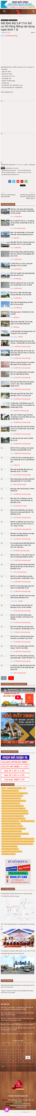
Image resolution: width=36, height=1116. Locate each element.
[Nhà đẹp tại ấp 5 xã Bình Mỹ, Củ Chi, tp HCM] (5, 314)
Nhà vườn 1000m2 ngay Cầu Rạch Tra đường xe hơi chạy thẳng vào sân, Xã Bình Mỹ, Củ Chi (22, 417)
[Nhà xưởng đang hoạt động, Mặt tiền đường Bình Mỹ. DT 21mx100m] (5, 481)
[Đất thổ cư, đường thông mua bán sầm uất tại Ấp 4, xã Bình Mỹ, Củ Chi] (5, 578)
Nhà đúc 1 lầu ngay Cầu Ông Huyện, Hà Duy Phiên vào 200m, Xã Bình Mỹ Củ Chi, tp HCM (22, 211)
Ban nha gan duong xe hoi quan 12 (11, 798)
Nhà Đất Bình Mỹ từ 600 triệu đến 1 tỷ (10, 174)
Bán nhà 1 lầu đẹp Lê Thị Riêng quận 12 (13, 805)
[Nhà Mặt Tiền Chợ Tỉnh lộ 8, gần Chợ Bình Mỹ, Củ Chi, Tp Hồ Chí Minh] (5, 244)
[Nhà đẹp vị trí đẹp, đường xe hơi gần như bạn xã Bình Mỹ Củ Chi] (5, 535)
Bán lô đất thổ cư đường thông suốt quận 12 (14, 800)
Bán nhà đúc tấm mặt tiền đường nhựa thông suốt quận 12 (17, 843)
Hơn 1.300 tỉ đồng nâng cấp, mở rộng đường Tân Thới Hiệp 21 (17, 925)
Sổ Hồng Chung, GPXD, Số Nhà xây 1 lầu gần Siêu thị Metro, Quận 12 (27, 196)
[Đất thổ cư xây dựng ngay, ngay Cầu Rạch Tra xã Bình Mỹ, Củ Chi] (5, 588)
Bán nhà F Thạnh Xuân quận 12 (11, 821)
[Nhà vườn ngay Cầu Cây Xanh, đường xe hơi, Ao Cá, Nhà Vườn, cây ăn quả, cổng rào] (5, 429)
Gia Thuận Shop (8, 987)
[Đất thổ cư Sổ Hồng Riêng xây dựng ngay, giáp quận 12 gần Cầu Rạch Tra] (5, 658)
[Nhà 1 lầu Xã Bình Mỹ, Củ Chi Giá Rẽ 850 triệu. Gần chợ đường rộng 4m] (5, 235)
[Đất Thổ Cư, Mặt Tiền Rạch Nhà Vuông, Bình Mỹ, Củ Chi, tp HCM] (5, 295)
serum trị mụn (7, 992)
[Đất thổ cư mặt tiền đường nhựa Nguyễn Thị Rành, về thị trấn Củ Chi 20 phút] (5, 617)
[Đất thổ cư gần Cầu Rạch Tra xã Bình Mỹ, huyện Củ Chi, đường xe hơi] (5, 364)
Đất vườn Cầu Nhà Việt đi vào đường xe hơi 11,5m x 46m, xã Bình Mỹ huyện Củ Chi (22, 384)
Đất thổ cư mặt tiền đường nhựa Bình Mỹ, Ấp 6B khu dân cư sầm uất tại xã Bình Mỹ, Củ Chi (22, 566)
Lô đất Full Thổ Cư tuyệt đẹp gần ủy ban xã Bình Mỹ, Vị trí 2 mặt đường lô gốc (22, 459)
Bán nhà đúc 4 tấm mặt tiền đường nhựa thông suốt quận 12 (18, 841)
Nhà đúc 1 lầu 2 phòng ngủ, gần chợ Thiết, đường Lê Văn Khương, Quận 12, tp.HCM (18, 1029)
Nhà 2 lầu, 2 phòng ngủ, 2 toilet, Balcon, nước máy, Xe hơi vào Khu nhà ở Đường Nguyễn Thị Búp (17, 1008)
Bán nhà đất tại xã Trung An (10, 846)
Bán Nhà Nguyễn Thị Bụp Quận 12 (11, 836)
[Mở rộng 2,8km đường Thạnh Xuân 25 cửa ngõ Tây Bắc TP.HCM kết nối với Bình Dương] (17, 909)
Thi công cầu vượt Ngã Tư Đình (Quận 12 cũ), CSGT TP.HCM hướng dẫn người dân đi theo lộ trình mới (18, 952)
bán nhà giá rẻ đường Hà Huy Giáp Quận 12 (14, 828)
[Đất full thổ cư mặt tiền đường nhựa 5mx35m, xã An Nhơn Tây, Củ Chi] (5, 638)
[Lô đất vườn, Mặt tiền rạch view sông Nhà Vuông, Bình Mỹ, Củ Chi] (5, 598)
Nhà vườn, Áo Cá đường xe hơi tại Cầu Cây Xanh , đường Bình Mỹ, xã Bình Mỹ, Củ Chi (21, 500)
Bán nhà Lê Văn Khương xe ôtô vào (12, 831)
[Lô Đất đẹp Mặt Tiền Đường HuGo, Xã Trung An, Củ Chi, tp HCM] (5, 333)
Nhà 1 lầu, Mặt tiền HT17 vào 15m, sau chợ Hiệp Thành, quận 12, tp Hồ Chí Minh (17, 1014)
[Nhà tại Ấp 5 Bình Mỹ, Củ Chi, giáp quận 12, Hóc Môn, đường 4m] (5, 324)
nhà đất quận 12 (19, 164)
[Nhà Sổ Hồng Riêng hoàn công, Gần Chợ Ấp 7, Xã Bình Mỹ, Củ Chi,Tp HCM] (5, 343)
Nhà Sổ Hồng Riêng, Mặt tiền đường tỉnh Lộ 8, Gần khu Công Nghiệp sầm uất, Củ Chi (22, 254)
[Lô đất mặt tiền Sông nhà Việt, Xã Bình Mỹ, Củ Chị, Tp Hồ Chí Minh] (5, 607)
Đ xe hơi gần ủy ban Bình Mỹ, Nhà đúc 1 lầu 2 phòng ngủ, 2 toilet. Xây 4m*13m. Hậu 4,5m (22, 545)
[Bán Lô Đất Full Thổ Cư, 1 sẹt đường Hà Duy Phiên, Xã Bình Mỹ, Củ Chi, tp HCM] (5, 223)
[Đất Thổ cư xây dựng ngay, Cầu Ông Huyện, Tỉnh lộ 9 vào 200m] (5, 648)
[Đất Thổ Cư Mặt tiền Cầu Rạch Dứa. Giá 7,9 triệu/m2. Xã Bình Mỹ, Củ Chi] (5, 629)
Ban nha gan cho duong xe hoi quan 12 (12, 795)
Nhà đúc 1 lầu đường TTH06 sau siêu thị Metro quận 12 (18, 1024)
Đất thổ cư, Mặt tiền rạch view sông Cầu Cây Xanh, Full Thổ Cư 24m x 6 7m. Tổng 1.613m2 (22, 524)
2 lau (4, 788)
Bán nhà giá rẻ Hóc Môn (27, 821)
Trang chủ (3, 16)
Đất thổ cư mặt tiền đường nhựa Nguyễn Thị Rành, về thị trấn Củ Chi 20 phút (21, 617)
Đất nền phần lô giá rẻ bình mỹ (9, 170)
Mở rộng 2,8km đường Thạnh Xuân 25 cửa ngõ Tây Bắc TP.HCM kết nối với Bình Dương (16, 895)
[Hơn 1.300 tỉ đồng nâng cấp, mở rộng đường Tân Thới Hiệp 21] (17, 938)
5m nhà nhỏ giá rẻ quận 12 (14, 788)
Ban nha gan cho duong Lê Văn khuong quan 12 (15, 793)
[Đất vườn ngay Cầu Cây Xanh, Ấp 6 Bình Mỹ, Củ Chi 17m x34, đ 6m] (5, 396)
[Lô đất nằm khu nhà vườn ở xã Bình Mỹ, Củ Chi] (5, 440)
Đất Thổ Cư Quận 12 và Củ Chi (24, 172)
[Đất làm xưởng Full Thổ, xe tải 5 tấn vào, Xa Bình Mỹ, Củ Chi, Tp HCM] (5, 285)
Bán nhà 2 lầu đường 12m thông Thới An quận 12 (15, 813)
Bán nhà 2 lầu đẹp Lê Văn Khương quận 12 (14, 818)
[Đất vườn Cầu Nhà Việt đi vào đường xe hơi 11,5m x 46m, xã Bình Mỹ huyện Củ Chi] (5, 384)
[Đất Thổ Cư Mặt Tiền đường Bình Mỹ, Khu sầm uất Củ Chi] (5, 275)
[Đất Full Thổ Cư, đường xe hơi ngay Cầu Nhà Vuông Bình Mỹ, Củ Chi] (5, 450)
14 (23, 1054)
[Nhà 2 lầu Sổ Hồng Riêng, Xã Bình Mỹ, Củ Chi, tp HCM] (5, 304)
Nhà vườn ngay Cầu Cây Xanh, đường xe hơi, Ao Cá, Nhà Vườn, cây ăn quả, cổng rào (22, 428)
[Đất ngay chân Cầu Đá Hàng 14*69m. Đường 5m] (5, 491)
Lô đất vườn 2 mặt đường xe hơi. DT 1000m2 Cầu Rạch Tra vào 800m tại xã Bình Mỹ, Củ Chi (22, 405)
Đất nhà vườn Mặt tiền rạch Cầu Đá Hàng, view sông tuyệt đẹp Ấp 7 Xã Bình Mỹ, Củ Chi (21, 512)
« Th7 (3, 1067)
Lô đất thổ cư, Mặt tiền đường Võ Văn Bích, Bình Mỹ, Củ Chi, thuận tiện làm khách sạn (22, 667)
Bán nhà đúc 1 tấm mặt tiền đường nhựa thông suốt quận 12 (18, 838)
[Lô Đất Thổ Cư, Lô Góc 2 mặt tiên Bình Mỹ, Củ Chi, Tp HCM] (5, 266)
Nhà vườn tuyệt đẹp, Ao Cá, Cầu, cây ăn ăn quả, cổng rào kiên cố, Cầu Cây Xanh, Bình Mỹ (22, 353)
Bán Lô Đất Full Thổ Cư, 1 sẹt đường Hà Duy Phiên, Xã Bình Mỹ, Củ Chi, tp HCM (22, 223)
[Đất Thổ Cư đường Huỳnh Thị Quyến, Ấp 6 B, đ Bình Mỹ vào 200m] (5, 374)
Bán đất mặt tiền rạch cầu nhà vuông (12, 851)
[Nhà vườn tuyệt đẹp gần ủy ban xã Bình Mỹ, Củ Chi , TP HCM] (5, 471)
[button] (33, 11)
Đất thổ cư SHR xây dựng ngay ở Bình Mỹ (8, 195)
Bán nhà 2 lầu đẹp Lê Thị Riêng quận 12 (13, 816)
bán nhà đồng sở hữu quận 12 (10, 848)
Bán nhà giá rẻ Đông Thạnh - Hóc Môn (12, 826)
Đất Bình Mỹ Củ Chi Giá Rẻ (12, 168)
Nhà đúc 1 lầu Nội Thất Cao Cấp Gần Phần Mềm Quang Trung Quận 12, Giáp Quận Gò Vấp (17, 1019)
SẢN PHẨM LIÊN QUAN (8, 204)
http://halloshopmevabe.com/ (15, 985)
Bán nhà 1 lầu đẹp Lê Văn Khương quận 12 (14, 808)
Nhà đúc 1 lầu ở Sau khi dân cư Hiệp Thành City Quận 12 (18, 1034)
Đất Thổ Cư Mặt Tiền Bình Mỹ (8, 172)
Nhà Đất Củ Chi (4, 20)
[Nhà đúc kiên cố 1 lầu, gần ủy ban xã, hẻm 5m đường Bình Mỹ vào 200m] (5, 557)
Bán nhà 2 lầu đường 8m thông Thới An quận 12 (15, 810)
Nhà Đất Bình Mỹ (13, 20)
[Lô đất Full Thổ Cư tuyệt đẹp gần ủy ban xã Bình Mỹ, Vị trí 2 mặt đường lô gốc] (5, 460)
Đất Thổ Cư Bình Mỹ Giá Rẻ (24, 170)
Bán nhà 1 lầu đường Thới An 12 (11, 803)
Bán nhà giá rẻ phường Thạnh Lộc (11, 823)
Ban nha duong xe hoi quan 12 (10, 790)
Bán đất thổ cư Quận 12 (9, 853)
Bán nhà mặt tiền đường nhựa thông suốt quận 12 (15, 833)
